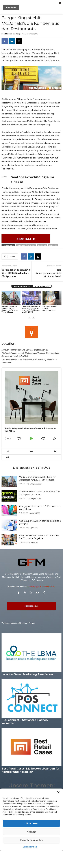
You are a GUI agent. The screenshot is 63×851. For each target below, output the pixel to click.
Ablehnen (31, 831)
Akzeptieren (31, 823)
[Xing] (44, 593)
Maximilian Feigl (12, 34)
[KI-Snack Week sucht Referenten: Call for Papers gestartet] (9, 496)
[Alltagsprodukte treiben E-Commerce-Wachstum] (9, 510)
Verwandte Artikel (22, 286)
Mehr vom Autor (42, 286)
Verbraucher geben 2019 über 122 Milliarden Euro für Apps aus (16, 273)
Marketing (42, 245)
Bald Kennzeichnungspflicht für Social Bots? (48, 273)
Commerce (21, 245)
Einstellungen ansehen (31, 840)
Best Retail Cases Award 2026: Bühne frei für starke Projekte (39, 537)
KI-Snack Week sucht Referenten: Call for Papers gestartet (39, 493)
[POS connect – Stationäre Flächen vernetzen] (31, 698)
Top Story (53, 245)
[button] (58, 792)
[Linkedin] (12, 41)
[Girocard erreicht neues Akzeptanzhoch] (52, 298)
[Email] (19, 41)
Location (31, 245)
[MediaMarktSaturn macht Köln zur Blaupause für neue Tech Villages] (11, 298)
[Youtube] (38, 593)
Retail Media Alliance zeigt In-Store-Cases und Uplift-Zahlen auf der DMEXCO (31, 309)
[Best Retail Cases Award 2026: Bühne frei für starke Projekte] (9, 540)
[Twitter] (32, 593)
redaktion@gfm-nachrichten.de (41, 587)
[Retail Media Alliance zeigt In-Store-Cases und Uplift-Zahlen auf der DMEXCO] (31, 298)
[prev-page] (29, 317)
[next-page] (33, 317)
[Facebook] (5, 41)
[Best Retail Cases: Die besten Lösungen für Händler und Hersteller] (31, 747)
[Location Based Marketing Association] (31, 652)
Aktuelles (23, 483)
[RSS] (25, 593)
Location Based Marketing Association (27, 674)
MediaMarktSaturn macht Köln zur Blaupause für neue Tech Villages (10, 309)
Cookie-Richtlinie (30, 847)
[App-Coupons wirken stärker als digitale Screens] (9, 525)
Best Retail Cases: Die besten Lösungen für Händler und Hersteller (30, 770)
